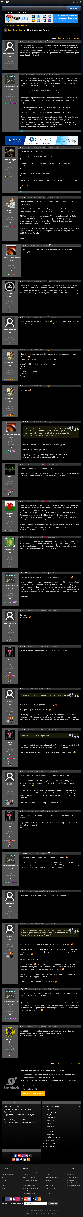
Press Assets (49, 1185)
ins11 (9, 701)
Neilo (9, 659)
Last (78, 38)
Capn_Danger (10, 159)
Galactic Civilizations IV (29, 1177)
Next (74, 38)
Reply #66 (23, 647)
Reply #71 (24, 853)
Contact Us (49, 1191)
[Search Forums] (80, 2)
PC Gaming (23, 25)
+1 (9, 307)
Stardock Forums (54, 689)
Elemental (26, 1174)
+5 (9, 173)
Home (4, 25)
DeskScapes (5, 1183)
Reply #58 (23, 350)
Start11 (4, 1177)
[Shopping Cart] (77, 2)
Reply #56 (23, 281)
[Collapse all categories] (79, 1106)
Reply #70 (23, 811)
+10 (10, 375)
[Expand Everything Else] (43, 1146)
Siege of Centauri (28, 1191)
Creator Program (51, 1188)
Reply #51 (23, 41)
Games (25, 1168)
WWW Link (24, 185)
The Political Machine (29, 1185)
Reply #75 (23, 1027)
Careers (48, 1180)
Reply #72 (23, 891)
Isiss (10, 293)
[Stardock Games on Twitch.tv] (23, 1156)
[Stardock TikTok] (21, 1159)
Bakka (10, 477)
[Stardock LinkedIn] (25, 1159)
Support (70, 1168)
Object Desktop (6, 1172)
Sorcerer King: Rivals (29, 1193)
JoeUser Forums (54, 772)
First (59, 38)
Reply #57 (23, 317)
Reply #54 (23, 197)
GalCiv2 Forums (53, 147)
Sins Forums (53, 41)
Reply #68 (23, 729)
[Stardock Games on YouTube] (19, 1156)
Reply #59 (23, 386)
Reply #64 (24, 573)
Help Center (70, 1172)
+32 (10, 100)
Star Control (26, 1183)
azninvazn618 (10, 329)
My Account (70, 1174)
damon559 (9, 1039)
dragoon (10, 513)
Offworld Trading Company (31, 1188)
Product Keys (71, 1180)
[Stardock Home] (7, 2)
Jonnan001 (9, 210)
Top (78, 41)
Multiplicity (5, 1185)
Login (24, 12)
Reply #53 (23, 147)
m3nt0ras (9, 903)
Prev (63, 38)
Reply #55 (26, 245)
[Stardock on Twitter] (12, 1156)
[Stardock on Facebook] (16, 1156)
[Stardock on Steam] (30, 1156)
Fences (4, 1180)
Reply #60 (26, 422)
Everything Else (13, 25)
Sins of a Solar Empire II (30, 1180)
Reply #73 (23, 924)
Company (49, 1168)
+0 (9, 67)
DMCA (48, 1213)
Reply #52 (24, 74)
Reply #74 (24, 989)
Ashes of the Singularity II (30, 1172)
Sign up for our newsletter (12, 1204)
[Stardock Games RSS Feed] (28, 1159)
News (47, 1183)
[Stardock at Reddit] (14, 1159)
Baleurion (9, 362)
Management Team (52, 1177)
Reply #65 (23, 611)
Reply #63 (23, 537)
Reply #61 (23, 464)
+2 (9, 487)
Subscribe (53, 1204)
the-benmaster (9, 54)
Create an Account (72, 1177)
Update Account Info (73, 1185)
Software (5, 1168)
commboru (10, 549)
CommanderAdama (11, 257)
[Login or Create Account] (74, 2)
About (48, 1172)
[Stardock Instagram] (26, 1156)
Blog (47, 1174)
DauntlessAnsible (10, 86)
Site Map (54, 1213)
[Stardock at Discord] (17, 1159)
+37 (10, 223)
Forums (48, 1193)
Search (18, 12)
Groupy (4, 1188)
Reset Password (72, 1183)
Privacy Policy (29, 1213)
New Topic (73, 8)
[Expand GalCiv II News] (43, 1143)
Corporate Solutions (8, 1174)
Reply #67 (23, 689)
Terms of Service (40, 1213)
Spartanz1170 (10, 623)
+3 (9, 527)
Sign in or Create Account (33, 1093)
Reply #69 (23, 772)
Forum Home (9, 12)
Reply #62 (23, 501)
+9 (11, 271)
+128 (9, 672)
